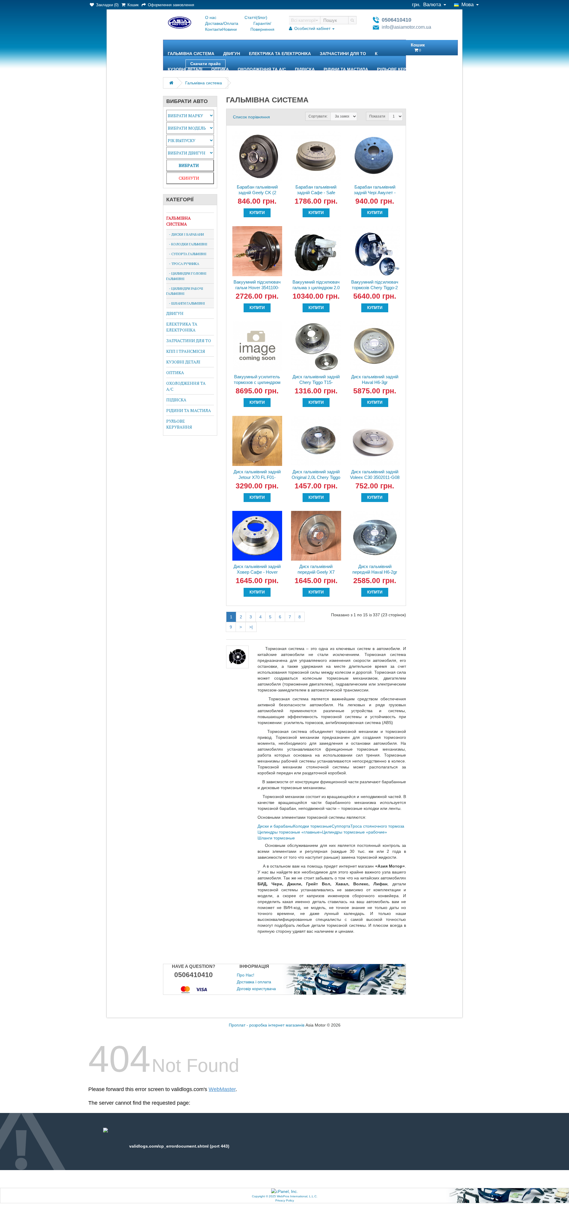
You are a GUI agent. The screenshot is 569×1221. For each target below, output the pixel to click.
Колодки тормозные (312, 826)
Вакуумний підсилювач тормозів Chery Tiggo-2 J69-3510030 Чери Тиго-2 (374, 290)
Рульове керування (400, 69)
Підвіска (305, 69)
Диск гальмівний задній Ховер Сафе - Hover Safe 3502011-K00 (257, 572)
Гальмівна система (191, 53)
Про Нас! (245, 975)
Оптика (220, 69)
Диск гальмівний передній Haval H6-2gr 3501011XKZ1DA (374, 572)
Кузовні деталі (185, 69)
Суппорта (341, 826)
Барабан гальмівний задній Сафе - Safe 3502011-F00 (315, 192)
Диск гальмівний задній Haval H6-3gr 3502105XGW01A (374, 382)
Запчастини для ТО (343, 53)
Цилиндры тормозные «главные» (290, 832)
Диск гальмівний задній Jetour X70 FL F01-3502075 (257, 477)
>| (251, 627)
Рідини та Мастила (346, 69)
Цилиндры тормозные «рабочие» (354, 832)
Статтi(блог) (255, 17)
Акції (301, 975)
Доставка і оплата (254, 981)
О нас (210, 17)
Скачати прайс (205, 63)
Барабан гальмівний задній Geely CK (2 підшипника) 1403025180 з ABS (257, 195)
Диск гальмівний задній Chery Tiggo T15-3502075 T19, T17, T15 (316, 382)
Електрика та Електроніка (280, 53)
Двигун (231, 53)
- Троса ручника (182, 263)
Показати (377, 116)
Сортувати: (318, 116)
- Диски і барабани (185, 234)
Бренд (320, 975)
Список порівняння (251, 117)
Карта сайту (308, 988)
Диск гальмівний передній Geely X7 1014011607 (316, 572)
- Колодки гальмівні (186, 244)
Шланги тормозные (276, 838)
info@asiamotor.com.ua (406, 27)
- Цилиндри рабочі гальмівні (184, 291)
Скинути (189, 178)
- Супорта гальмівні (186, 254)
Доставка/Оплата (221, 23)
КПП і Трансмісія (185, 351)
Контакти (213, 29)
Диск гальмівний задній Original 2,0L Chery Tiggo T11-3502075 (316, 477)
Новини (229, 29)
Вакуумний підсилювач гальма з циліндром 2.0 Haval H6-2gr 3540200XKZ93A (316, 290)
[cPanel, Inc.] (284, 1191)
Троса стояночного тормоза (377, 826)
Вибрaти (189, 165)
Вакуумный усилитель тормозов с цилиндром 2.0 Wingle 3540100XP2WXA (257, 385)
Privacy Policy (284, 1200)
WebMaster (222, 1089)
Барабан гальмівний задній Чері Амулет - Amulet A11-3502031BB (375, 192)
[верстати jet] (193, 989)
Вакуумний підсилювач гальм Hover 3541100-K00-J (257, 287)
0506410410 (396, 20)
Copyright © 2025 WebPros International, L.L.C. (284, 1196)
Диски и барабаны (275, 826)
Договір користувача (256, 988)
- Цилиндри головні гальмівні (186, 276)
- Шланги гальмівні (185, 303)
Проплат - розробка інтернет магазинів (266, 1025)
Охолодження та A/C (262, 69)
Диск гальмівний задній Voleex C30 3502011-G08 (374, 474)
